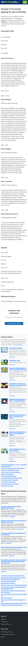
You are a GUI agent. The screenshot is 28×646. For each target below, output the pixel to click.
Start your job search (14, 323)
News (2, 637)
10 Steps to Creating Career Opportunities (13, 468)
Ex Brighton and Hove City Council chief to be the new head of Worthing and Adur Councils (14, 561)
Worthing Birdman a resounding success (14, 547)
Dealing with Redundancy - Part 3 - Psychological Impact (18, 433)
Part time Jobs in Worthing (8, 581)
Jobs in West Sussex (6, 598)
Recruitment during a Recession (10, 484)
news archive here (18, 344)
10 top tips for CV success (8, 482)
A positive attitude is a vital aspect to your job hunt (13, 533)
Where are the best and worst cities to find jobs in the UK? (13, 521)
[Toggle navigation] (25, 2)
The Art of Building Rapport (8, 476)
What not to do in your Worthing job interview (14, 585)
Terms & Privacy (6, 624)
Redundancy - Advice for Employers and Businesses (17, 384)
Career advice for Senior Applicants (11, 472)
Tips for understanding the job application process (11, 507)
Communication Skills (7, 486)
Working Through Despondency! (10, 470)
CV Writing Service (6, 632)
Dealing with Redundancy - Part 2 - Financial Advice (18, 400)
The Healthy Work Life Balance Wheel (11, 478)
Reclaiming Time (14, 360)
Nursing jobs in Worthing (8, 583)
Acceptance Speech (16, 348)
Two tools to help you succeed (9, 480)
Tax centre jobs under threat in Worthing (12, 575)
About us (3, 619)
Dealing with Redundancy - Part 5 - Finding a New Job (18, 368)
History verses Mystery (7, 474)
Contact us (4, 621)
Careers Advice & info (7, 634)
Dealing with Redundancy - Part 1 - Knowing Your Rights (18, 416)
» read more (12, 516)
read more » (12, 357)
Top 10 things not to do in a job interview (17, 449)
